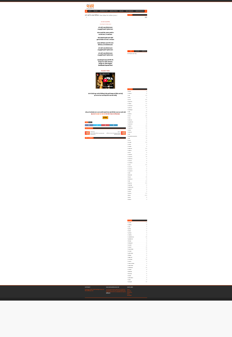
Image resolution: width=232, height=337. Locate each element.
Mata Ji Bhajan (129, 11)
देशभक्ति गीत (90, 122)
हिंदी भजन (129, 195)
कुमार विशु (129, 228)
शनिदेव (129, 181)
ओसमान (129, 226)
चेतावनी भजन (129, 113)
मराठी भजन (129, 144)
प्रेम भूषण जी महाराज (130, 249)
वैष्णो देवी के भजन (130, 179)
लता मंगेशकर (129, 269)
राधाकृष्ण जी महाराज (130, 265)
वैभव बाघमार (129, 275)
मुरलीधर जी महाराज (130, 253)
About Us (129, 291)
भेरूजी (129, 138)
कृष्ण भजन (129, 99)
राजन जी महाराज (130, 259)
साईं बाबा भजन (130, 189)
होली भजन (129, 197)
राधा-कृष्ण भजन (130, 156)
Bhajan (95, 11)
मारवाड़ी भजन (129, 150)
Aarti (89, 11)
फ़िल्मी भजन (129, 199)
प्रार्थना (129, 134)
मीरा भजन (129, 152)
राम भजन (129, 164)
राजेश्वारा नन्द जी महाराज (131, 263)
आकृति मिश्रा (129, 224)
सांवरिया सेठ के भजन (130, 187)
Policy (128, 293)
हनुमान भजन (129, 193)
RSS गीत (129, 91)
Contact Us (129, 292)
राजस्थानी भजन (130, 154)
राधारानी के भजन (130, 158)
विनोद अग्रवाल (130, 273)
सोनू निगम (129, 279)
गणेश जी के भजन (130, 105)
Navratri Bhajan (140, 11)
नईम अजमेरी (129, 245)
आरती (129, 95)
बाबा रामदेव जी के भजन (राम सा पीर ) (132, 136)
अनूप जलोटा (129, 222)
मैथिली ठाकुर (129, 255)
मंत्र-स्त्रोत (129, 142)
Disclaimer (129, 295)
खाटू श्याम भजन (130, 101)
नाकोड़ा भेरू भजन (130, 128)
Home (128, 289)
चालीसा (129, 111)
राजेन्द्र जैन (129, 261)
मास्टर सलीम (129, 251)
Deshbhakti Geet (104, 11)
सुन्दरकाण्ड (129, 191)
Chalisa (121, 11)
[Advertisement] (125, 6)
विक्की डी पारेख (130, 271)
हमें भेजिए (105, 117)
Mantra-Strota (114, 11)
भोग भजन (129, 140)
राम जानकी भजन (130, 162)
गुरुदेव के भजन (130, 107)
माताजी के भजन (130, 148)
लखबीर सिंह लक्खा (130, 267)
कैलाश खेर (129, 230)
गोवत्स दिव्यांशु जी (130, 109)
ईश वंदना (129, 97)
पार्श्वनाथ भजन (130, 132)
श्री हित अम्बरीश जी (130, 277)
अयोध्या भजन (129, 93)
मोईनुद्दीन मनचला (130, 257)
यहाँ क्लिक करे (108, 293)
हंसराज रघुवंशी (130, 281)
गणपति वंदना (129, 103)
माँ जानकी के (129, 146)
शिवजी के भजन (130, 183)
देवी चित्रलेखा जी (130, 243)
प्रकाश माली (129, 247)
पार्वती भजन (129, 130)
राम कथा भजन (130, 160)
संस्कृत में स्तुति (130, 185)
